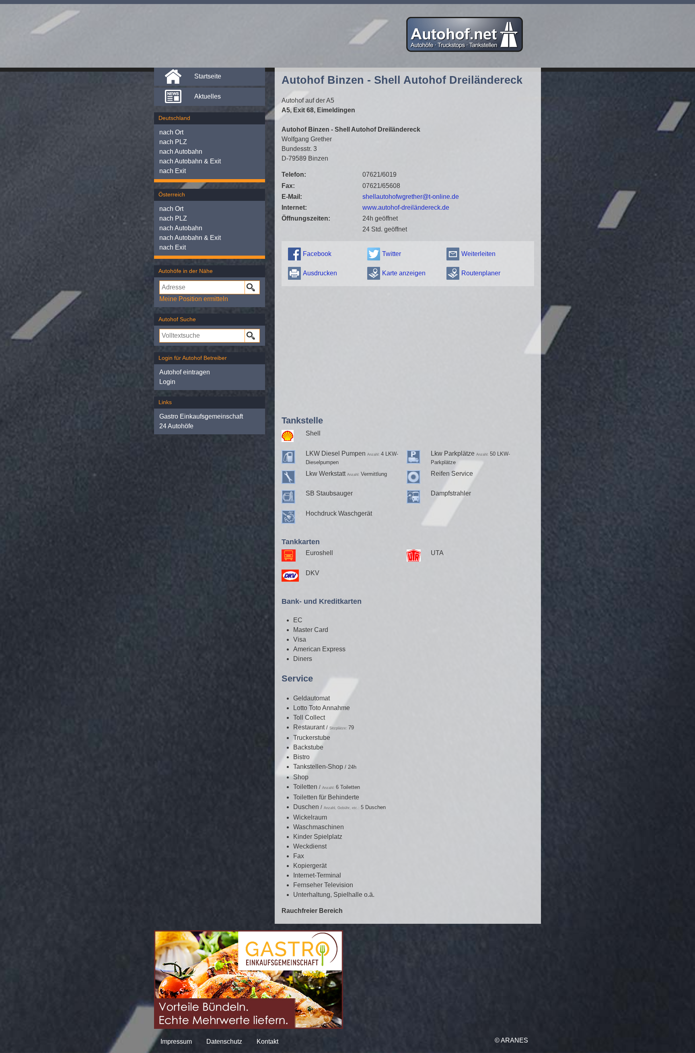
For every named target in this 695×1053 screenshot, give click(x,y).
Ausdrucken (320, 273)
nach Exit (172, 170)
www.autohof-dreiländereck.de (405, 207)
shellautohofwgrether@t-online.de (410, 196)
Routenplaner (480, 273)
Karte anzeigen (404, 273)
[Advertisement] (408, 349)
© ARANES (511, 1040)
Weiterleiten (478, 253)
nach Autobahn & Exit (190, 161)
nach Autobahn (180, 151)
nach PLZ (173, 141)
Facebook (317, 253)
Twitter (391, 253)
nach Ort (171, 132)
